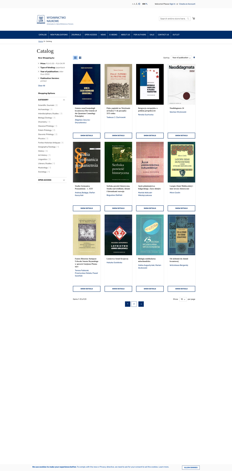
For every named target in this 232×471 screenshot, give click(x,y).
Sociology (44, 172)
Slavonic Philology (48, 134)
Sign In (173, 4)
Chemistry (44, 122)
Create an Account (187, 4)
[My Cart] (193, 18)
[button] (143, 4)
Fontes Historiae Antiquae (51, 143)
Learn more (163, 467)
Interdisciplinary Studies (50, 113)
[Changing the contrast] (139, 4)
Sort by (166, 57)
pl (146, 4)
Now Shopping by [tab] (46, 58)
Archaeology (45, 109)
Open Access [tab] (44, 180)
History (43, 151)
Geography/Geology (49, 147)
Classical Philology (48, 126)
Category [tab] (43, 100)
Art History (44, 155)
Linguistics (45, 159)
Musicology (45, 168)
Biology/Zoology (47, 118)
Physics (43, 138)
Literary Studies (47, 163)
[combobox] (175, 19)
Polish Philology (47, 130)
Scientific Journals (48, 105)
